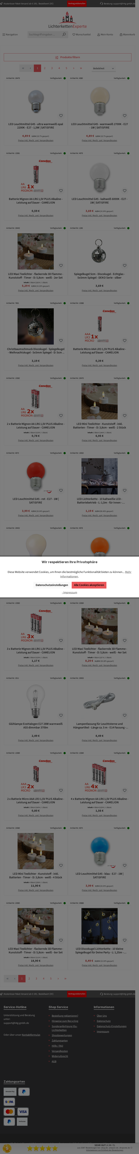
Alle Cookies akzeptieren (89, 585)
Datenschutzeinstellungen (52, 585)
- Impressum (69, 592)
